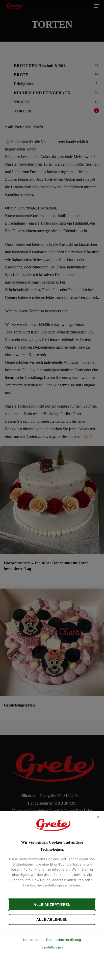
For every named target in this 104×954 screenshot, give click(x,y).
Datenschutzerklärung (63, 940)
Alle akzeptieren (52, 905)
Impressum (31, 940)
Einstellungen (52, 947)
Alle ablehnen (52, 919)
